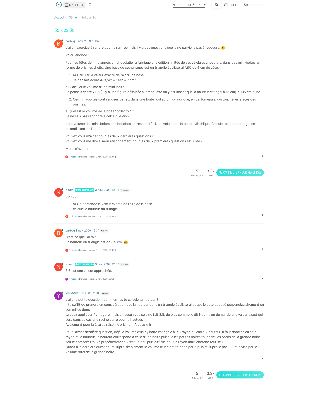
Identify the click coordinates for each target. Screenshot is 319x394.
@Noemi (105, 231)
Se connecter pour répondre (240, 172)
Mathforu (76, 5)
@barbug (125, 190)
